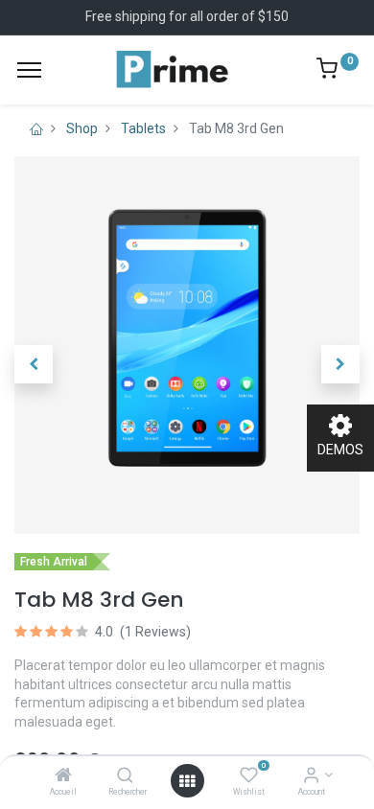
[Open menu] (187, 781)
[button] (33, 364)
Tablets (143, 128)
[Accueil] (63, 776)
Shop (82, 128)
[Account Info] (311, 776)
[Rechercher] (125, 776)
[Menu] (29, 70)
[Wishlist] (249, 776)
